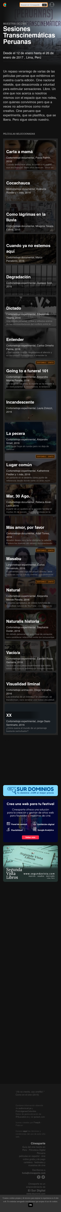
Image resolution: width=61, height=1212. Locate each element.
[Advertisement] (30, 761)
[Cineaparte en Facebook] (39, 1177)
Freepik (37, 1122)
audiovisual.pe (24, 1108)
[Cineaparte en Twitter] (43, 1177)
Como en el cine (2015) (27, 1094)
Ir (44, 5)
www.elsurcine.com (35, 1193)
